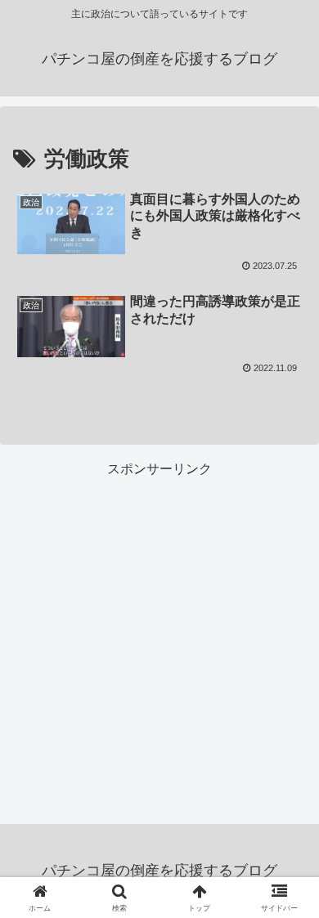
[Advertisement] (159, 640)
